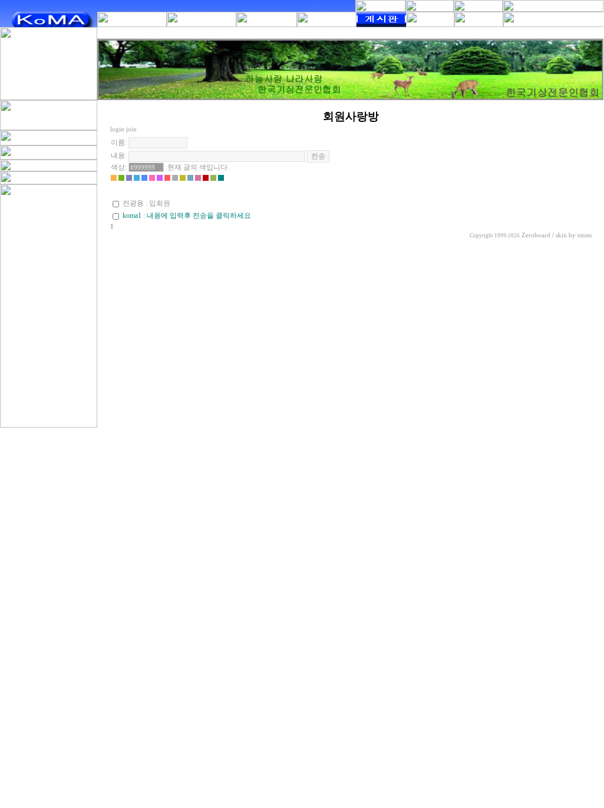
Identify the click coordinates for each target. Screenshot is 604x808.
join (131, 129)
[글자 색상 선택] (114, 178)
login (117, 129)
